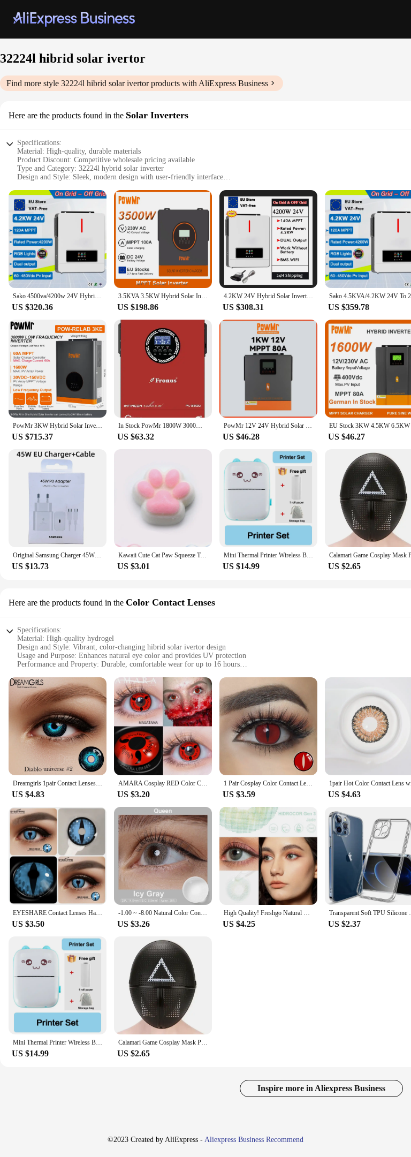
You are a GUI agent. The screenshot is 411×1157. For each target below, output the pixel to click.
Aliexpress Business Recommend (253, 1140)
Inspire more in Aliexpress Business (321, 1088)
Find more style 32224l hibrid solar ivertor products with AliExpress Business (137, 83)
